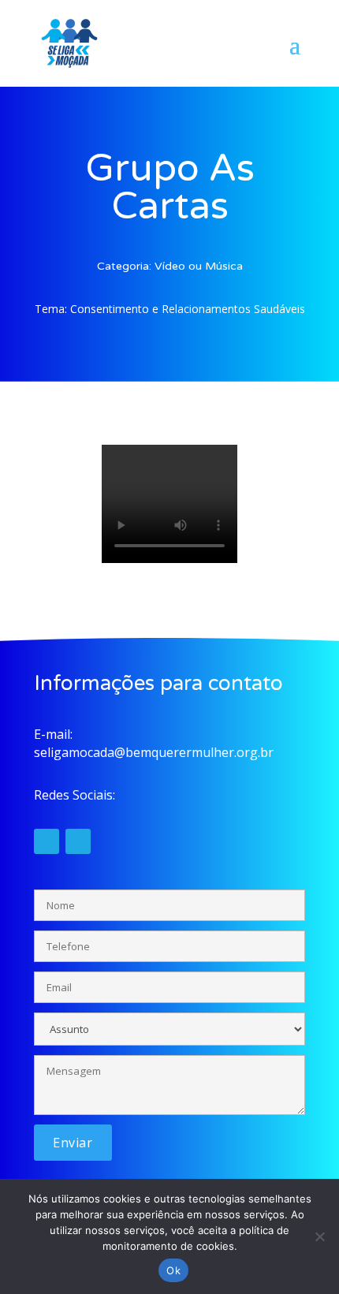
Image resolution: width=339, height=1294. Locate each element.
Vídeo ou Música (199, 266)
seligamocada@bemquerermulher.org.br (154, 752)
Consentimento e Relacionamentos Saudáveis (187, 308)
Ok (173, 1270)
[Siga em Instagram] (46, 841)
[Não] (319, 1236)
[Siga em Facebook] (78, 841)
